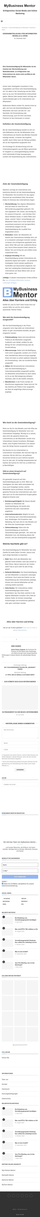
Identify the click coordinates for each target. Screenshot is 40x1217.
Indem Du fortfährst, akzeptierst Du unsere (18, 885)
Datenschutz (6, 1098)
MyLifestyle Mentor (8, 1170)
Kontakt (4, 1084)
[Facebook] (30, 21)
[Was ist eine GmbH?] (7, 954)
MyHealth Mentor (8, 1175)
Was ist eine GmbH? (21, 951)
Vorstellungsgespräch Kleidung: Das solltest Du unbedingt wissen (26, 941)
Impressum (5, 1089)
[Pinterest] (22, 1195)
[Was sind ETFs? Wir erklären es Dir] (7, 932)
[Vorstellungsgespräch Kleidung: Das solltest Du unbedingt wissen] (7, 943)
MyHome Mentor (8, 1180)
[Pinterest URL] (7, 987)
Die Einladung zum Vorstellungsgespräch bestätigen (25, 919)
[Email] (26, 1195)
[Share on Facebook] (19, 639)
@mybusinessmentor (20, 1045)
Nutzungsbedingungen (10, 1094)
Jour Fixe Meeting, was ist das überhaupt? (25, 964)
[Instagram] (17, 1195)
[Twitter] (13, 1195)
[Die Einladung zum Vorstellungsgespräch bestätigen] (7, 920)
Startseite (5, 27)
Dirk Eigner (16, 646)
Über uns (5, 1079)
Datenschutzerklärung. (10, 886)
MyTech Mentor (7, 1185)
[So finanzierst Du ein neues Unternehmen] (20, 697)
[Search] (38, 21)
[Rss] (30, 1195)
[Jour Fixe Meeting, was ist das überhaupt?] (7, 965)
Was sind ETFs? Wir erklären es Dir (26, 929)
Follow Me (5, 1058)
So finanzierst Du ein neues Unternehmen (20, 712)
